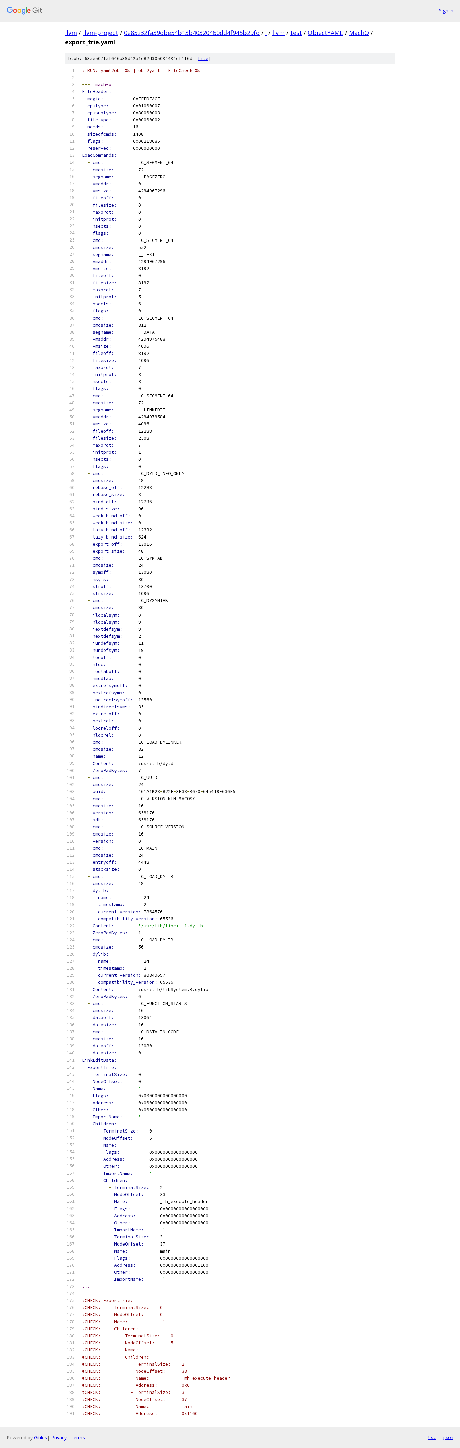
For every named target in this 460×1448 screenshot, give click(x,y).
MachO (359, 33)
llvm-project (100, 33)
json (447, 1437)
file (203, 58)
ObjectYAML (325, 33)
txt (432, 1437)
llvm (71, 33)
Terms (78, 1437)
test (296, 33)
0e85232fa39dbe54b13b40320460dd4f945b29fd (192, 33)
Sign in (446, 10)
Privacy (59, 1437)
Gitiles (40, 1437)
